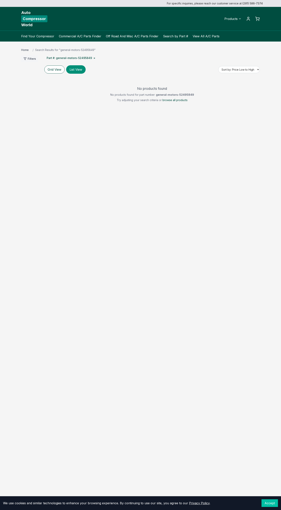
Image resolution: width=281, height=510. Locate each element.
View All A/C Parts (206, 36)
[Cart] (257, 18)
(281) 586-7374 (252, 3)
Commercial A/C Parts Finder (80, 36)
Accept (270, 503)
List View (76, 69)
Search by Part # (175, 36)
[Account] (248, 18)
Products (231, 19)
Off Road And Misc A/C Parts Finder (132, 36)
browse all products (175, 100)
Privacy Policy (199, 503)
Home (25, 49)
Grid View (54, 69)
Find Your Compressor (37, 36)
